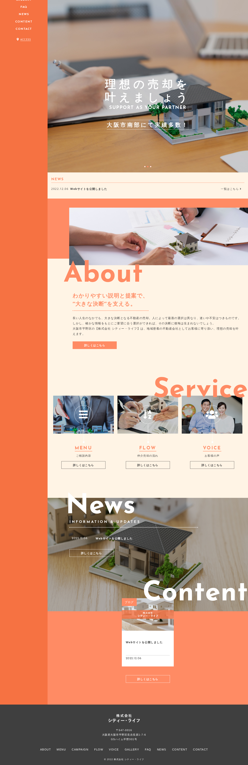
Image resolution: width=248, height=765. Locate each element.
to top (240, 759)
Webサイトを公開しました (114, 538)
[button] (145, 166)
